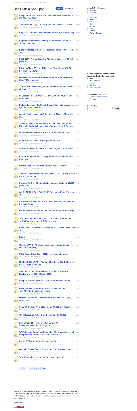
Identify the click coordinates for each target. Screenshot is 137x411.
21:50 (78, 148)
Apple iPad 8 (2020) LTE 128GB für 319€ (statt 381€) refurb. (46, 24)
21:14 (78, 245)
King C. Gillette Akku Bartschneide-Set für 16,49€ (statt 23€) (46, 32)
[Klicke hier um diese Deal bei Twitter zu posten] (17, 19)
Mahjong (93, 83)
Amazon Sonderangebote (99, 97)
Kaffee (92, 24)
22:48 (78, 96)
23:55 (78, 40)
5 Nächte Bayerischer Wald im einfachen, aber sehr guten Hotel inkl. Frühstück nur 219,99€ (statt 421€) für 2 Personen (46, 124)
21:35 (78, 192)
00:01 (78, 32)
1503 (44, 368)
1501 (32, 368)
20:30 (78, 332)
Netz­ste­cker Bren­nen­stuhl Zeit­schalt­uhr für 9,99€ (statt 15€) (46, 210)
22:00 (78, 123)
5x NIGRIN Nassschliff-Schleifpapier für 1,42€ (39, 140)
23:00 (78, 86)
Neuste (59, 8)
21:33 (78, 210)
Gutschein (93, 12)
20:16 (78, 357)
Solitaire (93, 85)
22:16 (78, 105)
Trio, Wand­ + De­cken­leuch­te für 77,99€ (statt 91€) (41, 357)
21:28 (78, 228)
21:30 (78, 218)
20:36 (78, 323)
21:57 (78, 132)
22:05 (78, 114)
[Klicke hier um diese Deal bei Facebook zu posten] (15, 19)
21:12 (78, 254)
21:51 (78, 140)
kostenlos (93, 17)
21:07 (78, 271)
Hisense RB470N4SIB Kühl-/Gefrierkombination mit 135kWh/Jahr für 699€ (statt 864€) (42, 289)
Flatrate (92, 30)
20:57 (78, 280)
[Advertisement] (104, 53)
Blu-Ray (93, 26)
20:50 (78, 298)
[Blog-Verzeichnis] (19, 407)
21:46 (78, 166)
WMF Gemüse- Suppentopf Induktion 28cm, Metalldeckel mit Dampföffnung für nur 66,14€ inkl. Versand (47, 333)
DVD (91, 21)
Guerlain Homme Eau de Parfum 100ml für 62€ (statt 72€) (45, 349)
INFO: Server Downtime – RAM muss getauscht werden (44, 254)
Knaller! (22, 236)
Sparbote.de (37, 162)
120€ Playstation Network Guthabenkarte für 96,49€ (42, 314)
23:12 (78, 77)
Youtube (93, 99)
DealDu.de (27, 2)
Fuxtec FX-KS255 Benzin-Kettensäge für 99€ (39, 341)
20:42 (78, 315)
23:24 (78, 68)
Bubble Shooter (95, 81)
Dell (91, 28)
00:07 (78, 15)
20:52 (78, 288)
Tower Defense (95, 87)
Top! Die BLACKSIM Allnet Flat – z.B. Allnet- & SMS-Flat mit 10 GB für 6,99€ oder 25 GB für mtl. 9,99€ (46, 219)
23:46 (78, 50)
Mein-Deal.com (38, 20)
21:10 (78, 262)
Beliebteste (69, 8)
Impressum (18, 402)
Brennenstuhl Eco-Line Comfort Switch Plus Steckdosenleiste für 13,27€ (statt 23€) (39, 324)
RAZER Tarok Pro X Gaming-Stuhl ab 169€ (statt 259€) (43, 165)
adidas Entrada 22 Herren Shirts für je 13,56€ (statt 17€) (44, 132)
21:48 (78, 156)
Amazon (93, 10)
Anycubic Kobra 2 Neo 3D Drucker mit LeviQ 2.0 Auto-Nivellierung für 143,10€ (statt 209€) (43, 272)
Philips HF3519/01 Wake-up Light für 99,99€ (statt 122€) (44, 280)
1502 (38, 368)
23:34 (78, 59)
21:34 (78, 201)
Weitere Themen (96, 33)
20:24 (78, 341)
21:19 (78, 237)
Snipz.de (36, 128)
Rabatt (92, 19)
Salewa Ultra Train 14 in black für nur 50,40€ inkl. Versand (45, 306)
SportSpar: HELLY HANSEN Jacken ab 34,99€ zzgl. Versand (46, 148)
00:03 (78, 24)
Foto (91, 15)
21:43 (78, 174)
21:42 (78, 183)
